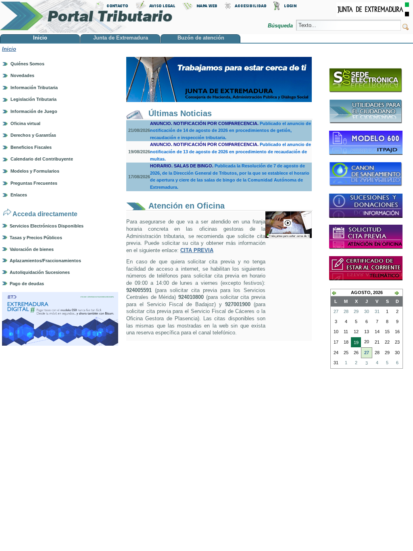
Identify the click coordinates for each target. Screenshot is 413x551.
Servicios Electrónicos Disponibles (46, 225)
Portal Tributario (86, 16)
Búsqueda (281, 26)
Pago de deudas (27, 283)
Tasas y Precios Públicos (36, 237)
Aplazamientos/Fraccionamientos (45, 260)
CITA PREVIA (196, 250)
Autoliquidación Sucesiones (40, 272)
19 (354, 343)
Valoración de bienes (32, 249)
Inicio (9, 49)
